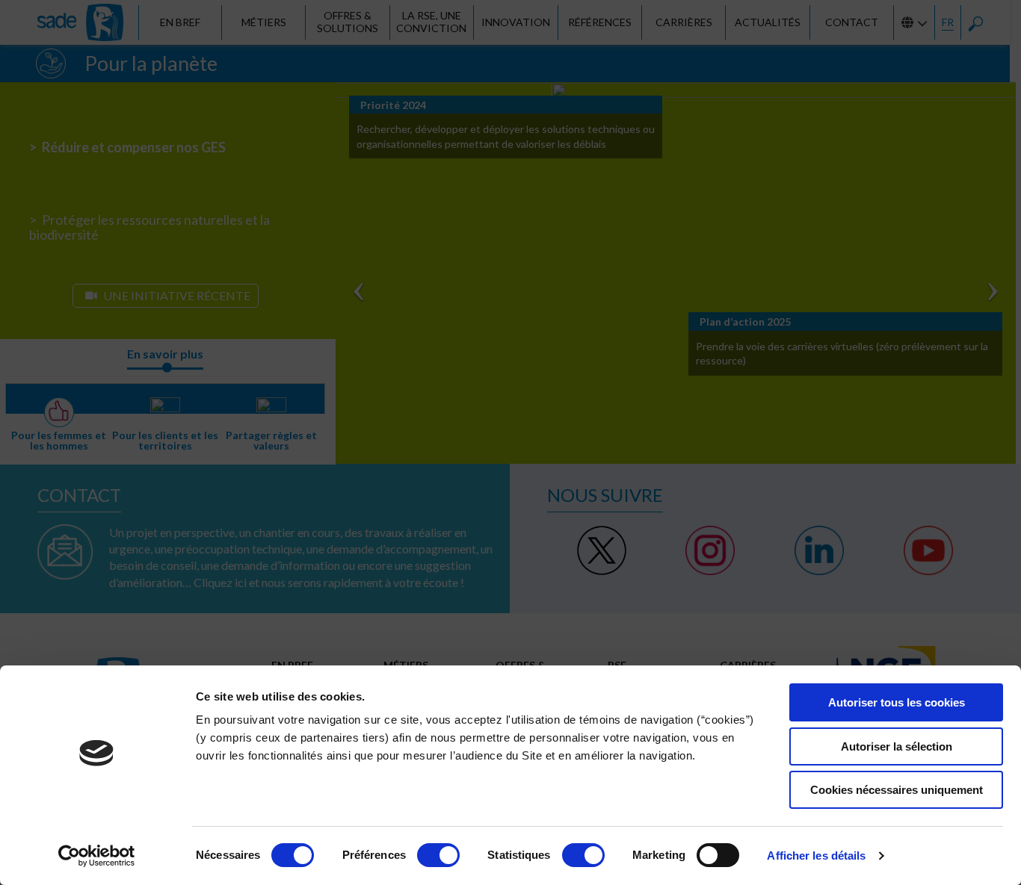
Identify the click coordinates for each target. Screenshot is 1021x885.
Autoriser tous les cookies (896, 702)
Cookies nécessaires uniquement (896, 789)
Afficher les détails (816, 855)
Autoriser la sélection (896, 746)
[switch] (438, 855)
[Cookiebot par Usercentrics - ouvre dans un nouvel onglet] (96, 856)
